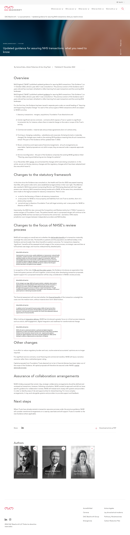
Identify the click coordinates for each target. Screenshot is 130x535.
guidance (46, 94)
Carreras (86, 512)
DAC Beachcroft (10, 17)
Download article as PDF (107, 428)
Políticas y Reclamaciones (113, 517)
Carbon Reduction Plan (112, 521)
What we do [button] (83, 9)
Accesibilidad (87, 508)
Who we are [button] (69, 9)
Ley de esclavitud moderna (113, 512)
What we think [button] (96, 9)
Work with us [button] (110, 9)
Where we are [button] (56, 9)
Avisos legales (109, 508)
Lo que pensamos (24, 17)
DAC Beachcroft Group (91, 517)
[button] (122, 9)
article (32, 162)
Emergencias (87, 521)
